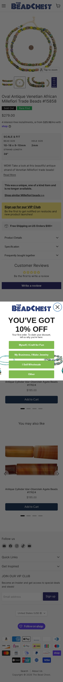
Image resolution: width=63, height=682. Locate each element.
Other (31, 374)
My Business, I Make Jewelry (31, 354)
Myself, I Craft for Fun (31, 344)
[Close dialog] (57, 307)
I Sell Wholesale (31, 364)
